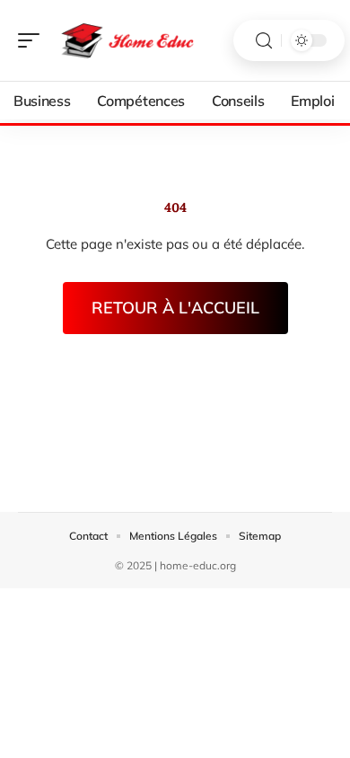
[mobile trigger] (33, 40)
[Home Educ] (129, 40)
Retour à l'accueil (175, 307)
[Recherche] (263, 41)
